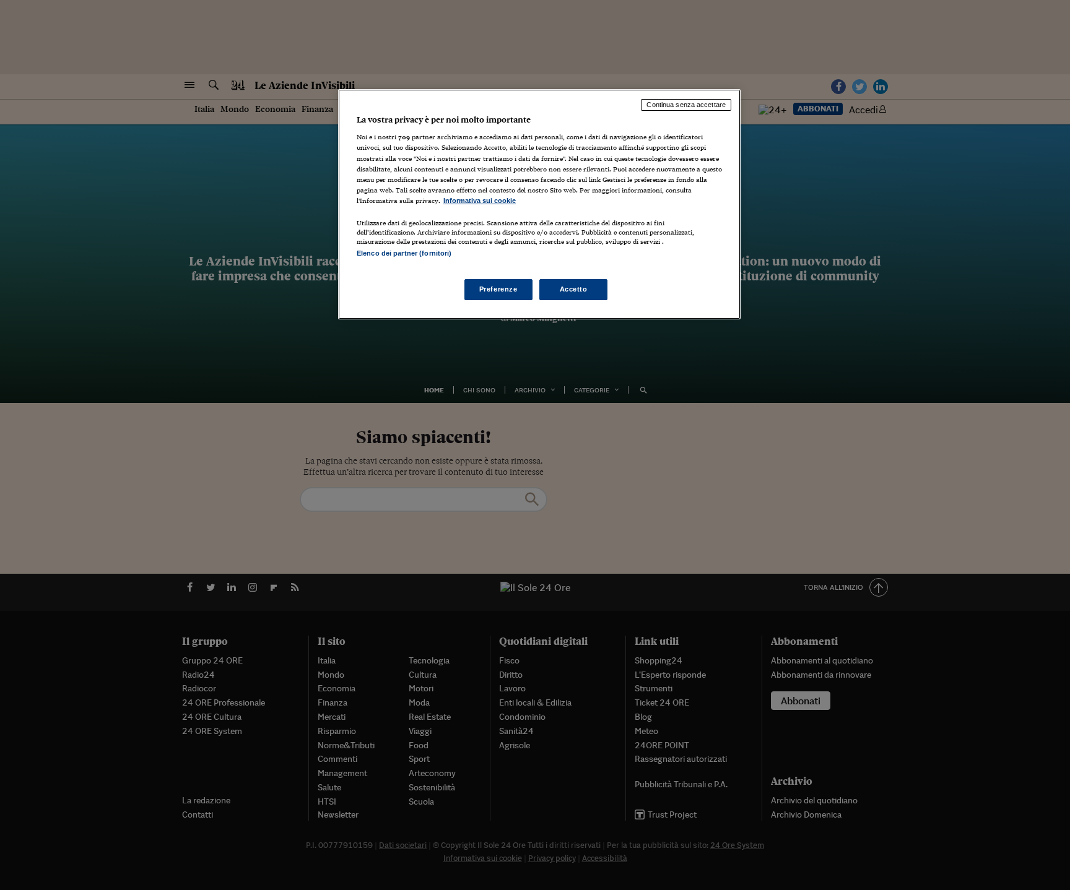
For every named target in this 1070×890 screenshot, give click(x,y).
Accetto (574, 289)
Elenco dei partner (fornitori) (404, 253)
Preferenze (498, 289)
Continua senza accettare (686, 104)
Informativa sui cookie (479, 200)
